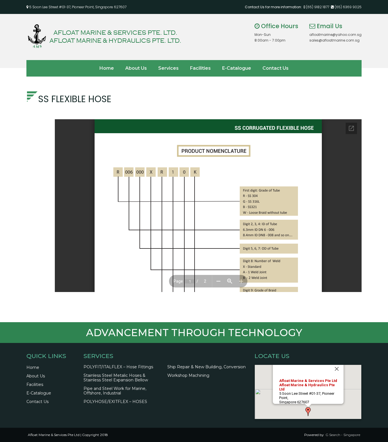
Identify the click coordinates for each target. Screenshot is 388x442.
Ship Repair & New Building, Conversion (206, 367)
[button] (308, 411)
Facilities (200, 68)
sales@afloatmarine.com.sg (334, 40)
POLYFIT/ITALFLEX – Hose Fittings (118, 367)
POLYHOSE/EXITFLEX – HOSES (115, 401)
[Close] (336, 369)
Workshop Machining (188, 375)
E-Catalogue (236, 68)
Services (168, 68)
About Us (136, 68)
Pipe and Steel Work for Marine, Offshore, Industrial (115, 390)
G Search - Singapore (343, 435)
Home (106, 68)
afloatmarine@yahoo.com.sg (335, 34)
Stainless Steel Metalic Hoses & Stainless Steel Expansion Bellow (116, 377)
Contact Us (275, 68)
